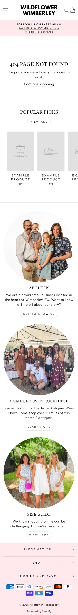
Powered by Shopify (39, 611)
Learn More (39, 426)
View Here (39, 535)
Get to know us (39, 313)
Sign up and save (38, 576)
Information (38, 549)
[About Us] (39, 246)
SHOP (38, 562)
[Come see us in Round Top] (39, 359)
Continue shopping (39, 84)
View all (39, 121)
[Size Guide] (39, 472)
